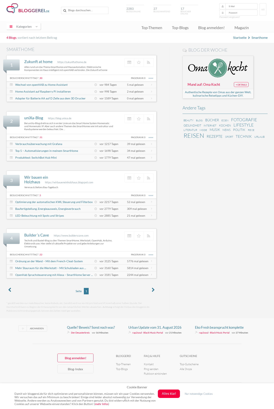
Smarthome (260, 37)
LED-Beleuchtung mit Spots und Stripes (39, 215)
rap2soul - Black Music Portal (147, 332)
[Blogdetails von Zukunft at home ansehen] (129, 62)
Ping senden (151, 369)
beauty (189, 120)
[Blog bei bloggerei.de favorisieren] (139, 62)
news (226, 130)
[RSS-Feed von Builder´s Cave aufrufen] (148, 236)
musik (215, 129)
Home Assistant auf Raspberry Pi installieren (43, 91)
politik (239, 130)
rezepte (214, 136)
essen (224, 120)
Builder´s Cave (36, 235)
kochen (225, 125)
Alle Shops (186, 369)
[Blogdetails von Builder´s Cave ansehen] (129, 236)
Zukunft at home (38, 61)
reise (251, 130)
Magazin (241, 27)
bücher (212, 120)
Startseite (240, 37)
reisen (194, 135)
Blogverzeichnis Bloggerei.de (27, 8)
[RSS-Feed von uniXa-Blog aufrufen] (148, 118)
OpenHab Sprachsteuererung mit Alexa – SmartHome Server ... (54, 274)
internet (210, 125)
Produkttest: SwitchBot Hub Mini (36, 157)
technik (244, 136)
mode (203, 130)
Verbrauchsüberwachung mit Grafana (38, 144)
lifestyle (243, 124)
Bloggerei (123, 356)
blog (199, 120)
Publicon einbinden (155, 373)
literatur (190, 130)
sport (229, 136)
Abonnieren (37, 328)
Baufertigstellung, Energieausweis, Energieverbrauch (48, 208)
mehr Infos (101, 404)
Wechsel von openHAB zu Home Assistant (41, 84)
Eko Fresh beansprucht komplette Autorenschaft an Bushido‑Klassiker (221, 327)
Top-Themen (151, 27)
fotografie (244, 119)
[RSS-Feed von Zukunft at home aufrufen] (148, 62)
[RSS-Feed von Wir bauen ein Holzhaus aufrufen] (148, 178)
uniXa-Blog (33, 117)
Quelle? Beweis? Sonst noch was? (91, 327)
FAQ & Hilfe (152, 356)
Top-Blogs (180, 27)
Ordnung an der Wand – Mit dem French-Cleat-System (49, 261)
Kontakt (149, 364)
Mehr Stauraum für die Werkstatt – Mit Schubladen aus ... (50, 268)
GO (263, 9)
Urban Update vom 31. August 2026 (155, 327)
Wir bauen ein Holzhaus (36, 179)
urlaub (259, 136)
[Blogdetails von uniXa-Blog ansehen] (129, 118)
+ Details (241, 84)
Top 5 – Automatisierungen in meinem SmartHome (46, 150)
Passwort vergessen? (229, 17)
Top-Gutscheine (189, 364)
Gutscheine (188, 356)
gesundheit (192, 125)
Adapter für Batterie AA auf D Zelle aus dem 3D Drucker (50, 98)
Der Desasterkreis (80, 332)
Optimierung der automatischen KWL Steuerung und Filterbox (54, 202)
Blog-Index (75, 369)
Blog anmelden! (211, 27)
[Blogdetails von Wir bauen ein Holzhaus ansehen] (129, 178)
